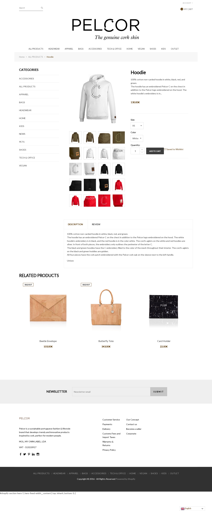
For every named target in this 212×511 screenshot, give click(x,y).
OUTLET (175, 49)
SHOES (153, 49)
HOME (130, 49)
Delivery (106, 429)
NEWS (22, 134)
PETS (22, 141)
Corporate (131, 433)
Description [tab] (75, 224)
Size (133, 119)
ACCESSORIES (95, 49)
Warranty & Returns (107, 443)
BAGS (80, 49)
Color (133, 132)
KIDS (163, 49)
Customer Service (111, 419)
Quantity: (135, 145)
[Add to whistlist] (48, 338)
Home (22, 57)
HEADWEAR (54, 49)
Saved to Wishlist (174, 149)
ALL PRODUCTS (36, 49)
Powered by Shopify (125, 479)
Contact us (131, 424)
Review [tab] (96, 224)
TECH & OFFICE (114, 49)
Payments (107, 424)
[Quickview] (59, 338)
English (188, 508)
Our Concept (132, 419)
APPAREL (69, 49)
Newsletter (56, 391)
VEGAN (141, 49)
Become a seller (133, 429)
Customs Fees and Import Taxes (111, 435)
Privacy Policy (109, 450)
